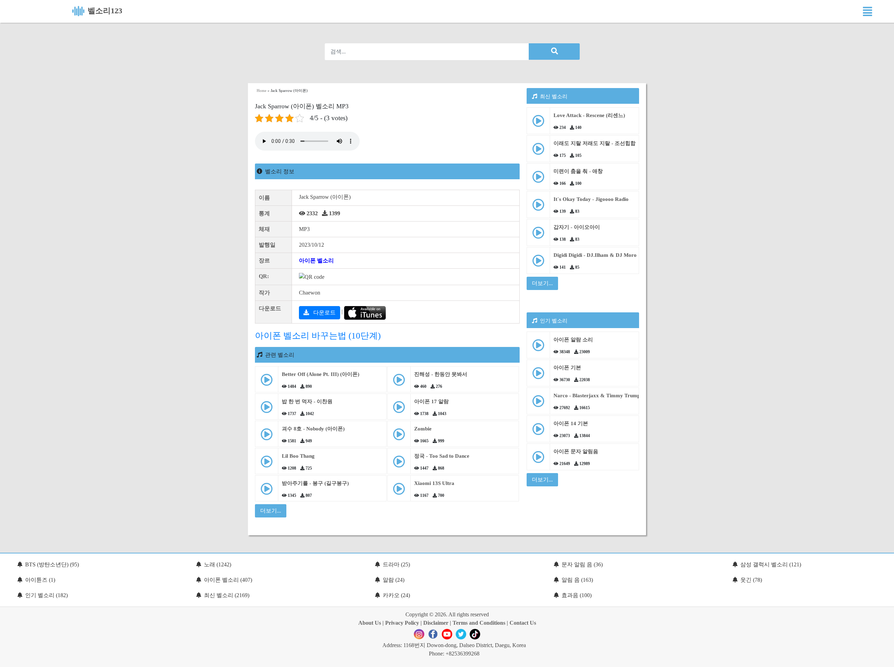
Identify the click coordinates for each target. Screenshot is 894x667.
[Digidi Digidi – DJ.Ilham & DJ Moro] (538, 263)
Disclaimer (435, 623)
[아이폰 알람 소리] (538, 348)
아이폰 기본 (567, 367)
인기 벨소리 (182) (46, 595)
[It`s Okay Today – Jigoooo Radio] (538, 207)
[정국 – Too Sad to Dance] (399, 464)
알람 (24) (393, 580)
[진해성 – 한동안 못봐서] (399, 382)
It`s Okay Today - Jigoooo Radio (591, 199)
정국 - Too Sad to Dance (441, 456)
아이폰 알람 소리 (573, 339)
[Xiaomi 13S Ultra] (399, 491)
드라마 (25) (396, 564)
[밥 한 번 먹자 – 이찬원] (267, 410)
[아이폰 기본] (538, 376)
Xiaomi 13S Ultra (434, 483)
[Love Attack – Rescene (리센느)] (538, 123)
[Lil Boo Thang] (267, 464)
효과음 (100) (577, 595)
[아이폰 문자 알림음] (538, 460)
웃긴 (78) (751, 580)
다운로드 (324, 313)
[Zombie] (399, 437)
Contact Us (523, 623)
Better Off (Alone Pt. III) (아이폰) (320, 374)
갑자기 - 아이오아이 (577, 227)
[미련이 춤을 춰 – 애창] (538, 179)
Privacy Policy (402, 623)
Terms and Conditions (479, 623)
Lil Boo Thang (298, 456)
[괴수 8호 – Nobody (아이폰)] (267, 437)
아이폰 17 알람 (431, 401)
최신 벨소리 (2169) (226, 595)
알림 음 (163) (577, 580)
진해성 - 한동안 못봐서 (440, 374)
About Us (369, 623)
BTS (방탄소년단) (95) (52, 564)
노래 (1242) (217, 564)
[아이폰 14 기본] (538, 432)
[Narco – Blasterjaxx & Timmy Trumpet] (538, 404)
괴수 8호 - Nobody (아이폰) (313, 429)
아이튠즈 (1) (40, 580)
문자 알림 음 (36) (582, 564)
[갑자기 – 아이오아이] (538, 235)
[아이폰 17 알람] (399, 410)
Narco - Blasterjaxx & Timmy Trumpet (599, 395)
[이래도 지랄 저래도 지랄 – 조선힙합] (538, 151)
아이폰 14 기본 (571, 423)
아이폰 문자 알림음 (576, 451)
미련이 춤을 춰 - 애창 (578, 171)
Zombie (423, 429)
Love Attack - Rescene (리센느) (589, 115)
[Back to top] (885, 658)
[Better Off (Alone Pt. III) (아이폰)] (267, 382)
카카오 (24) (396, 595)
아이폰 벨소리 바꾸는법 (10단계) (318, 335)
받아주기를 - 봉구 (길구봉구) (315, 483)
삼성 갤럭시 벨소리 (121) (770, 564)
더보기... (542, 283)
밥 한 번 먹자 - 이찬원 (307, 401)
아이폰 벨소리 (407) (228, 580)
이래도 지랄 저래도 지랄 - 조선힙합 (595, 143)
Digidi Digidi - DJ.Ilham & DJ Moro (595, 255)
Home (261, 90)
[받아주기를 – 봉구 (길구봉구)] (267, 491)
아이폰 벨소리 (316, 260)
